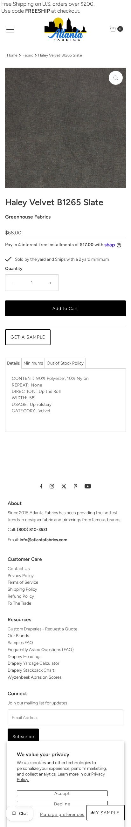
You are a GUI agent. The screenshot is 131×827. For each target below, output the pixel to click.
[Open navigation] (10, 29)
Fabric (28, 55)
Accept (62, 793)
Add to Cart (65, 308)
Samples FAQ (20, 642)
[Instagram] (52, 486)
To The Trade (19, 603)
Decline (62, 803)
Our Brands (18, 635)
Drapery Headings (24, 656)
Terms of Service (23, 582)
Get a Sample (27, 337)
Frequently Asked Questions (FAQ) (41, 649)
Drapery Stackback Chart (31, 670)
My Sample (105, 813)
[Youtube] (88, 486)
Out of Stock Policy (65, 363)
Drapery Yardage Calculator (33, 663)
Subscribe (23, 736)
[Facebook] (41, 486)
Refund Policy (21, 596)
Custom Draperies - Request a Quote (42, 628)
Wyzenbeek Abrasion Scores (34, 677)
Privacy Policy (21, 575)
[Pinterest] (75, 486)
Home (12, 55)
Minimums (33, 363)
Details (13, 363)
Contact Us (19, 568)
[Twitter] (63, 486)
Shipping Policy (22, 589)
